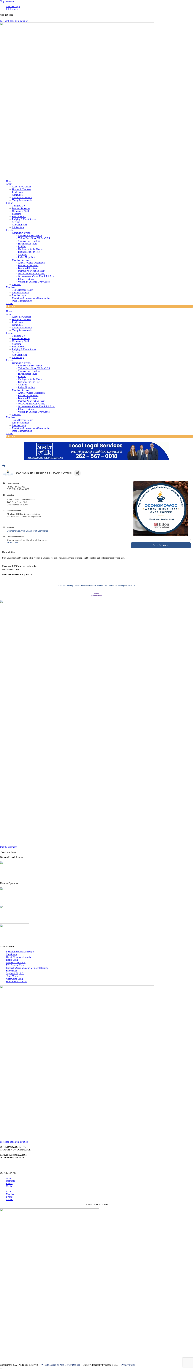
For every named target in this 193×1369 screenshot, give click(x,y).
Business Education (27, 268)
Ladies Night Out (26, 257)
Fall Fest (22, 246)
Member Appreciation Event (31, 271)
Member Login (19, 295)
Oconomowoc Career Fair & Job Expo (36, 276)
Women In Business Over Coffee (34, 281)
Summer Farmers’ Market (30, 235)
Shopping (16, 213)
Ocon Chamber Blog (22, 300)
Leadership (17, 192)
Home (9, 181)
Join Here (10, 306)
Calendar (16, 284)
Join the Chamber (20, 292)
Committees (17, 194)
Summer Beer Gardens (29, 241)
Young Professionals (22, 200)
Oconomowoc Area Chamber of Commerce (27, 531)
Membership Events (21, 260)
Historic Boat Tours (27, 243)
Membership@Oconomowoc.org (16, 1167)
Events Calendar (96, 586)
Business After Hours (28, 265)
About (9, 184)
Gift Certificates (19, 224)
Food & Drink (19, 216)
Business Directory (21, 208)
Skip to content (7, 1)
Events (9, 230)
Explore (10, 203)
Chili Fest (22, 254)
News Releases (81, 586)
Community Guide (21, 211)
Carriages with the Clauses (30, 249)
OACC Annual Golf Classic (31, 273)
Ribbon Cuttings (26, 279)
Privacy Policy (128, 1365)
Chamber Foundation (22, 197)
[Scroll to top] (1, 1368)
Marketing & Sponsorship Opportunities (31, 298)
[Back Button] (3, 465)
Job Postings (18, 227)
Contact (9, 303)
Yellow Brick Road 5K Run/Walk (34, 238)
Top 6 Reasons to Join (22, 290)
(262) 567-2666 (7, 1162)
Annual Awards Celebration (31, 262)
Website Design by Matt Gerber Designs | (62, 1365)
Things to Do (18, 205)
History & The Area (21, 189)
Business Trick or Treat (29, 252)
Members (10, 287)
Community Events (21, 233)
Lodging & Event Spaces (24, 219)
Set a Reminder (160, 545)
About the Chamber (21, 186)
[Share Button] (77, 473)
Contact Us (130, 586)
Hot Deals (108, 586)
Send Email (12, 542)
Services (16, 222)
